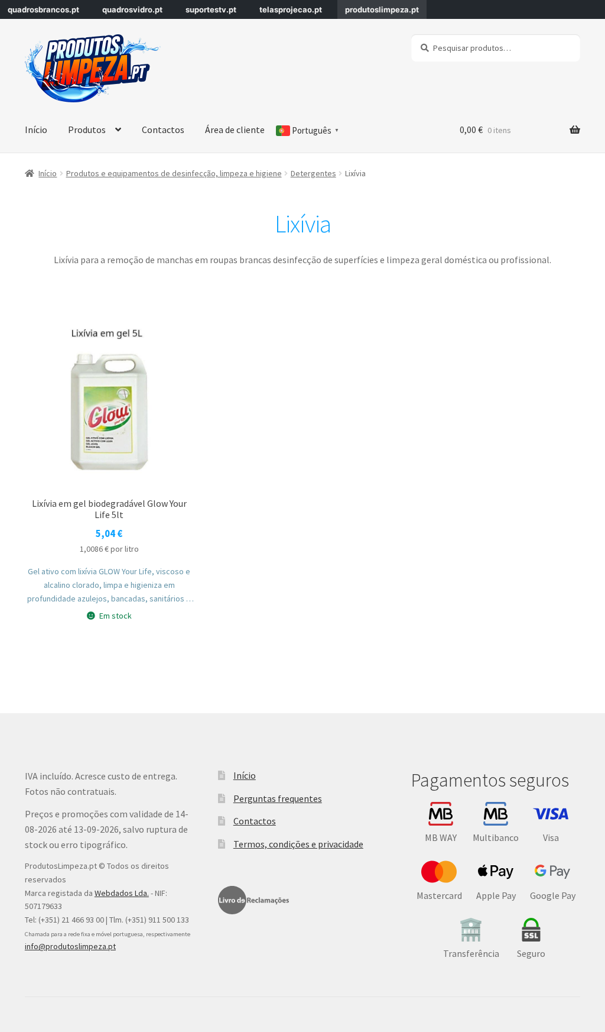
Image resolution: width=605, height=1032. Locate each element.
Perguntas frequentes (277, 798)
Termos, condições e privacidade (298, 844)
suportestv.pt (211, 9)
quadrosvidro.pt (132, 9)
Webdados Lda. (122, 893)
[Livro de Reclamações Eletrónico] (253, 900)
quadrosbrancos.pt (43, 9)
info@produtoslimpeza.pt (70, 946)
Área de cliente (235, 129)
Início (36, 129)
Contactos (163, 129)
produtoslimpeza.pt (382, 9)
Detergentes (313, 173)
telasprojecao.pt (290, 9)
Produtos (87, 129)
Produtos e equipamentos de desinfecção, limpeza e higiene (174, 173)
